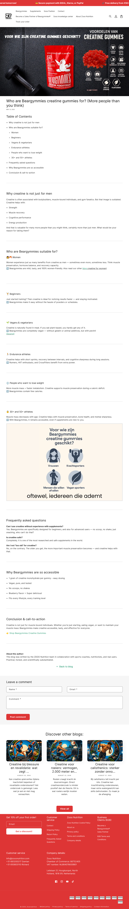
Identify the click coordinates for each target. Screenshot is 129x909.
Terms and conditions (76, 836)
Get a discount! (24, 831)
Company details (74, 840)
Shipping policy (86, 906)
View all (64, 808)
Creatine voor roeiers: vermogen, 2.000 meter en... (64, 768)
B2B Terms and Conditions (103, 837)
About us (70, 827)
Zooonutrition (32, 907)
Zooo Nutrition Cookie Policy (78, 823)
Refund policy (45, 906)
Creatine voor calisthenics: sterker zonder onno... (105, 768)
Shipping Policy (53, 830)
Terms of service (71, 906)
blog (85, 268)
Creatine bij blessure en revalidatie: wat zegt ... (24, 768)
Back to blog (66, 666)
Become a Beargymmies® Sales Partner (103, 828)
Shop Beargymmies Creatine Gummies (27, 633)
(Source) (10, 333)
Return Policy (52, 834)
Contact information (101, 906)
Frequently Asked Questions (54, 840)
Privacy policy (73, 832)
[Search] (110, 16)
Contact (50, 825)
